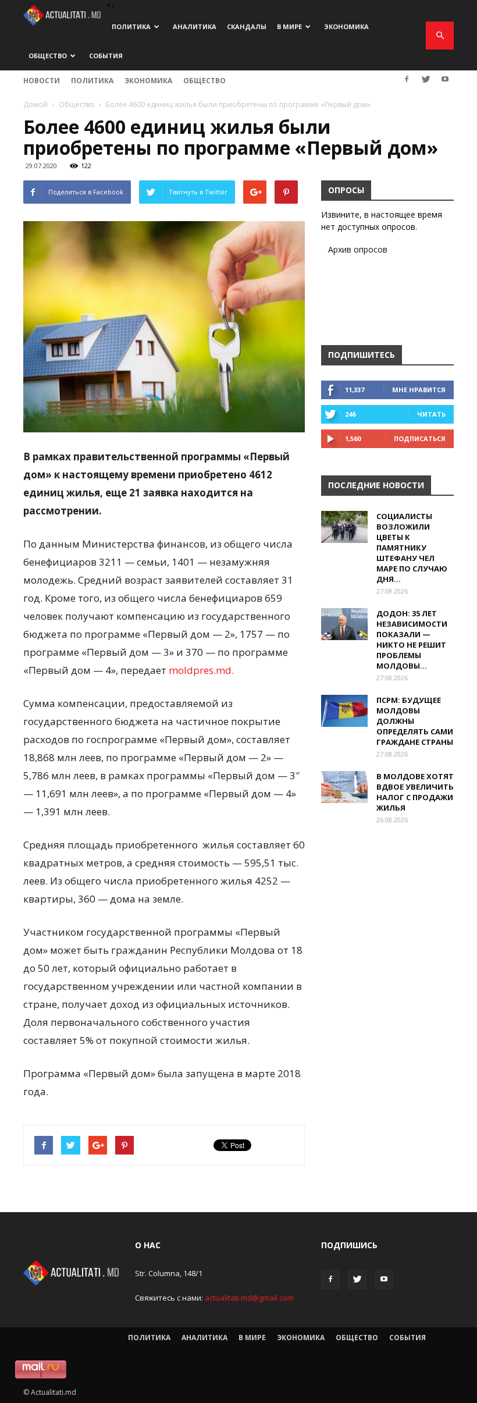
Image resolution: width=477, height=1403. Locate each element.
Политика (131, 26)
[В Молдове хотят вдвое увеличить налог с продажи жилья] (344, 787)
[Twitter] (426, 79)
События (106, 55)
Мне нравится (419, 389)
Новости (41, 81)
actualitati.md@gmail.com (249, 1297)
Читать (431, 414)
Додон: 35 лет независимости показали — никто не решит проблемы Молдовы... (411, 639)
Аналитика (194, 26)
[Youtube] (445, 79)
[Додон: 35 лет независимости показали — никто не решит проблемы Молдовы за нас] (344, 624)
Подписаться (420, 438)
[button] (440, 35)
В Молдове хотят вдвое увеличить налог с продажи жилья (415, 792)
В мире (289, 26)
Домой (35, 104)
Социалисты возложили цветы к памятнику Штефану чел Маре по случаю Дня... (411, 547)
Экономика (346, 26)
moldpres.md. (201, 670)
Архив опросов (357, 249)
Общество (48, 55)
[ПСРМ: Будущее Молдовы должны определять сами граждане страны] (344, 711)
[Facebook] (406, 79)
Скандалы (246, 26)
